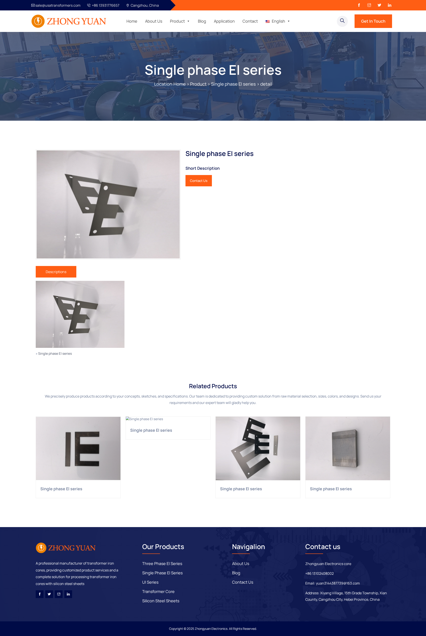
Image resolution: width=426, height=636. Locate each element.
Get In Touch (373, 21)
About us (240, 563)
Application (224, 21)
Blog (202, 21)
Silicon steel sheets (160, 600)
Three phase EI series (162, 563)
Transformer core (158, 591)
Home (131, 21)
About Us (153, 21)
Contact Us (198, 180)
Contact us (242, 582)
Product (177, 21)
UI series (150, 582)
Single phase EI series (213, 70)
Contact (250, 21)
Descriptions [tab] (56, 271)
